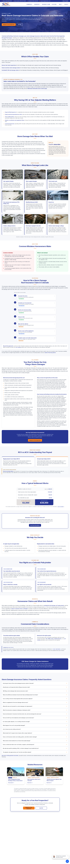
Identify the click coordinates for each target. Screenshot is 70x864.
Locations (54, 4)
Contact (66, 4)
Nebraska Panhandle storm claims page (37, 88)
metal (52, 638)
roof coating (18, 347)
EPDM (49, 638)
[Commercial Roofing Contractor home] (6, 4)
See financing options (35, 525)
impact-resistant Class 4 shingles (19, 608)
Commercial (29, 4)
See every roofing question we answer (10, 755)
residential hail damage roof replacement (54, 605)
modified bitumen (57, 638)
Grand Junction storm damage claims (11, 67)
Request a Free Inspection (8, 24)
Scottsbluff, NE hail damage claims (10, 70)
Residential (37, 4)
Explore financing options (50, 352)
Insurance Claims (46, 4)
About (60, 4)
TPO (46, 638)
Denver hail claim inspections (9, 65)
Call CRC (19, 24)
